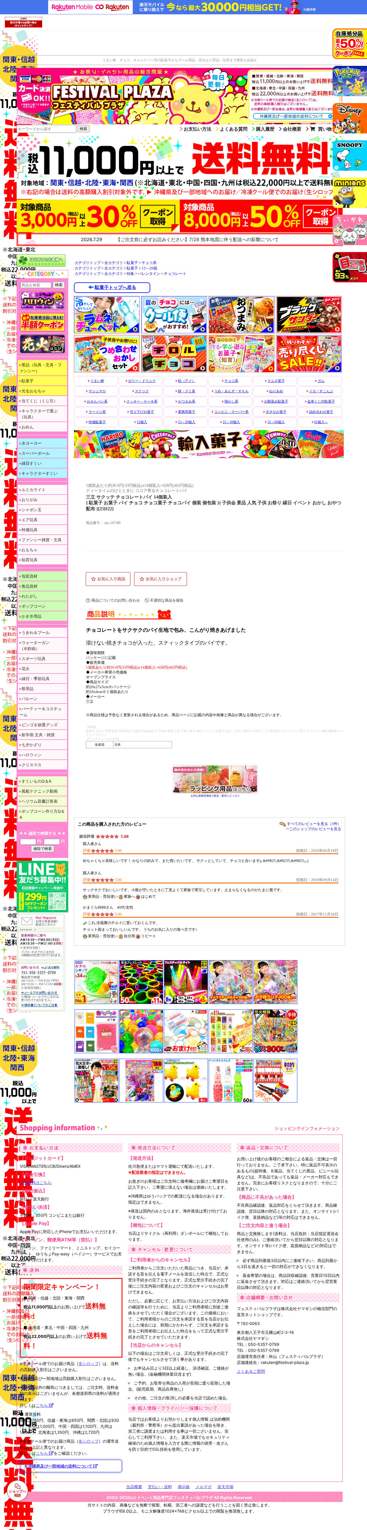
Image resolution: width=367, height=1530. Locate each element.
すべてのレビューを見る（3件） (314, 824)
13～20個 (149, 268)
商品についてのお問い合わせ (115, 600)
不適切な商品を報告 (167, 600)
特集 (130, 274)
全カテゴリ (113, 263)
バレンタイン (149, 274)
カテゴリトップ (88, 263)
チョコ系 (149, 263)
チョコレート (175, 274)
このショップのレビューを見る (315, 829)
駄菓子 (132, 263)
